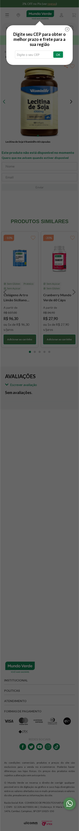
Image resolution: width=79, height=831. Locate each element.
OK (58, 54)
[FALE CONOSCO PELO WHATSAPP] (69, 803)
